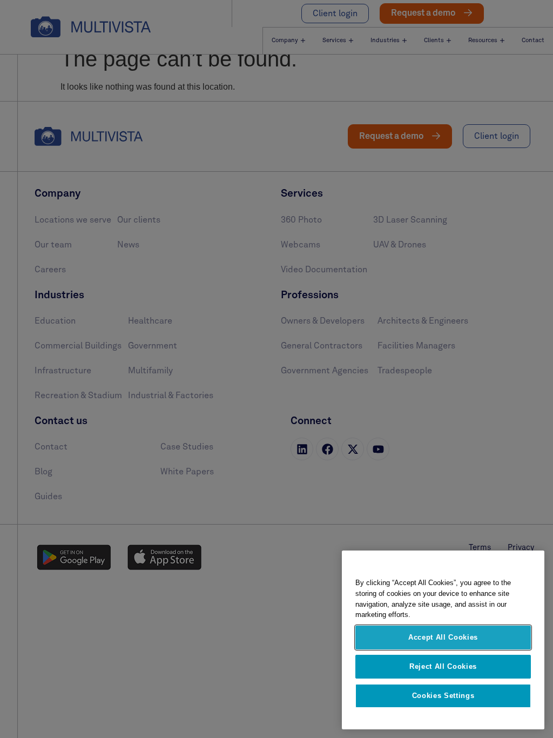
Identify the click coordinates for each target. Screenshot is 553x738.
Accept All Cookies (443, 637)
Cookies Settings (443, 696)
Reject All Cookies (443, 666)
